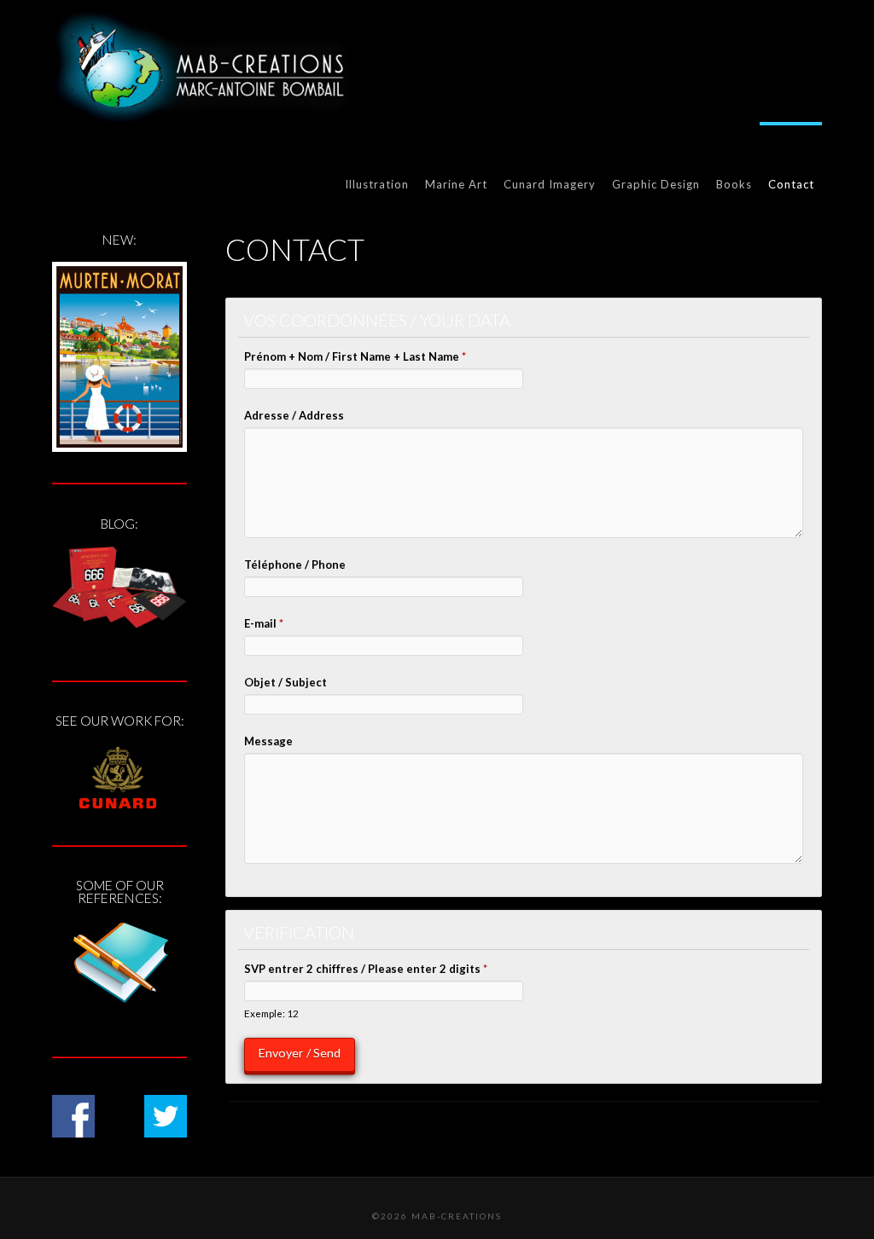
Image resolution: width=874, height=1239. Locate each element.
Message (268, 741)
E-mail (263, 623)
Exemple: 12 (271, 1013)
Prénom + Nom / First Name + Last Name (355, 356)
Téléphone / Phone (295, 564)
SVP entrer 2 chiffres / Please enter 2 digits (365, 969)
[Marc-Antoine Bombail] (201, 66)
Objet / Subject (285, 682)
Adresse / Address (294, 415)
